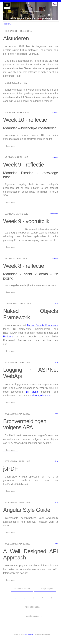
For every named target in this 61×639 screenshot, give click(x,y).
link (56, 303)
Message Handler (41, 395)
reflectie (55, 112)
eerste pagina (24, 588)
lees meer (10, 146)
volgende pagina (32, 607)
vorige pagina (47, 588)
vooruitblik (54, 214)
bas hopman (29, 634)
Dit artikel (32, 391)
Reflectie (8, 336)
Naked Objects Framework (42, 325)
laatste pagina (32, 616)
